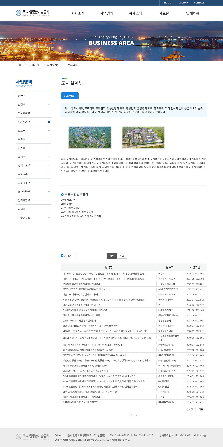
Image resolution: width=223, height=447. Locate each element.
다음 (201, 409)
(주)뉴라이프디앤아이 (168, 315)
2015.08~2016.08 (195, 386)
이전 (191, 409)
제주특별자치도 (165, 310)
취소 (122, 255)
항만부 (21, 96)
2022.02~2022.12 (195, 304)
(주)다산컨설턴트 (166, 350)
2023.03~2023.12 (195, 289)
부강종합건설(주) (166, 376)
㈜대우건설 (163, 381)
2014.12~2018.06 (195, 397)
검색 (112, 255)
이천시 (161, 304)
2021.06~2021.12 (195, 315)
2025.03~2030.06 (195, 273)
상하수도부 (24, 165)
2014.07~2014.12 (195, 402)
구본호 (161, 397)
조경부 (21, 156)
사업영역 (34, 65)
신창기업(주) (164, 391)
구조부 (21, 139)
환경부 (21, 104)
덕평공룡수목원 (165, 331)
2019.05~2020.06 (195, 337)
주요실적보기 (70, 95)
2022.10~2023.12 (195, 294)
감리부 (21, 209)
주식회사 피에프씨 (167, 278)
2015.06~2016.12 (195, 391)
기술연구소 (24, 217)
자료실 (164, 13)
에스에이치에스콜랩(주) (169, 365)
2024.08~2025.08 (195, 278)
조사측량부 (24, 191)
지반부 (21, 148)
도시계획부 (24, 113)
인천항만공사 (164, 320)
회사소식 (135, 13)
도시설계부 (24, 122)
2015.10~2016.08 (195, 381)
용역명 (67, 255)
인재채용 (192, 13)
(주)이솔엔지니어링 (167, 360)
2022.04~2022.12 (195, 299)
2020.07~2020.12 (195, 325)
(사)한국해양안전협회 (168, 289)
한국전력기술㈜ (165, 299)
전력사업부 (24, 200)
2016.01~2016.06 (195, 376)
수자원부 (23, 174)
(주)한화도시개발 (166, 344)
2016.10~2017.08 (195, 365)
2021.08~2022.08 (195, 310)
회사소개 (77, 13)
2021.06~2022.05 (195, 320)
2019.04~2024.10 (195, 344)
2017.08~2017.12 (195, 360)
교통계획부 (24, 183)
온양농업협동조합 (166, 284)
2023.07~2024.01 (195, 284)
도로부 (21, 130)
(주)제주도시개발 (166, 402)
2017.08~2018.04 (195, 350)
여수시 (161, 273)
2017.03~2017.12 (195, 370)
